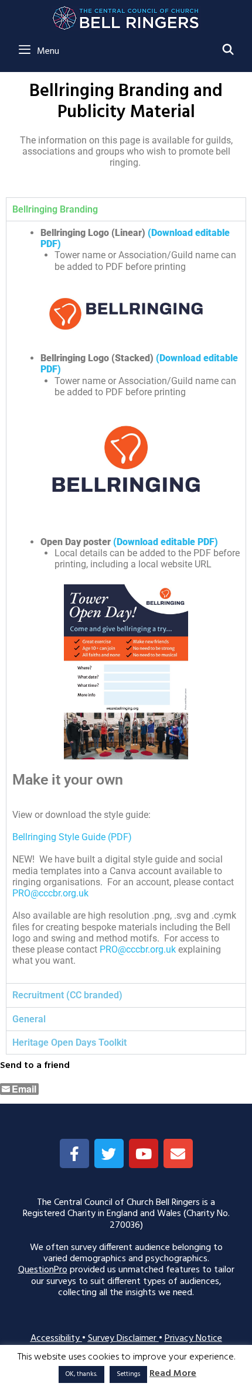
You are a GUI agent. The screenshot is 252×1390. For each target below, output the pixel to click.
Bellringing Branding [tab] (55, 209)
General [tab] (29, 1019)
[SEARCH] (228, 50)
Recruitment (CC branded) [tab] (67, 995)
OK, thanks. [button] (81, 1374)
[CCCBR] (126, 15)
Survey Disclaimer (123, 1338)
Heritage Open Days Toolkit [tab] (69, 1042)
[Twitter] (109, 1153)
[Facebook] (74, 1153)
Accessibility (56, 1338)
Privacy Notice (193, 1338)
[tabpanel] (126, 602)
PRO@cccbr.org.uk (138, 949)
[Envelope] (178, 1153)
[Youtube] (143, 1153)
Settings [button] (128, 1374)
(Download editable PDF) (165, 541)
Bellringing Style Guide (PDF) (72, 837)
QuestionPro (42, 1270)
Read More (172, 1373)
